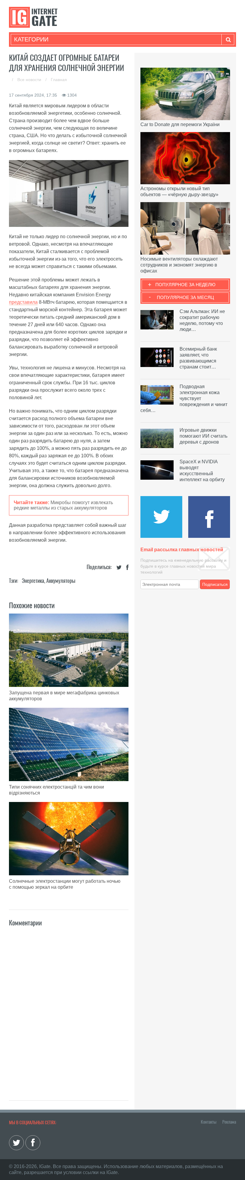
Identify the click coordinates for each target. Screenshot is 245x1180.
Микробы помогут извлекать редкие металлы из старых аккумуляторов (63, 505)
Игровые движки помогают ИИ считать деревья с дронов (203, 436)
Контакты (208, 1122)
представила (23, 302)
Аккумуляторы (60, 580)
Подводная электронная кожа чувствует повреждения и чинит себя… (183, 398)
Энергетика (33, 580)
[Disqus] (68, 1007)
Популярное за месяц (185, 297)
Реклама (229, 1122)
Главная (59, 79)
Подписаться (215, 584)
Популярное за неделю (185, 284)
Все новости (29, 79)
